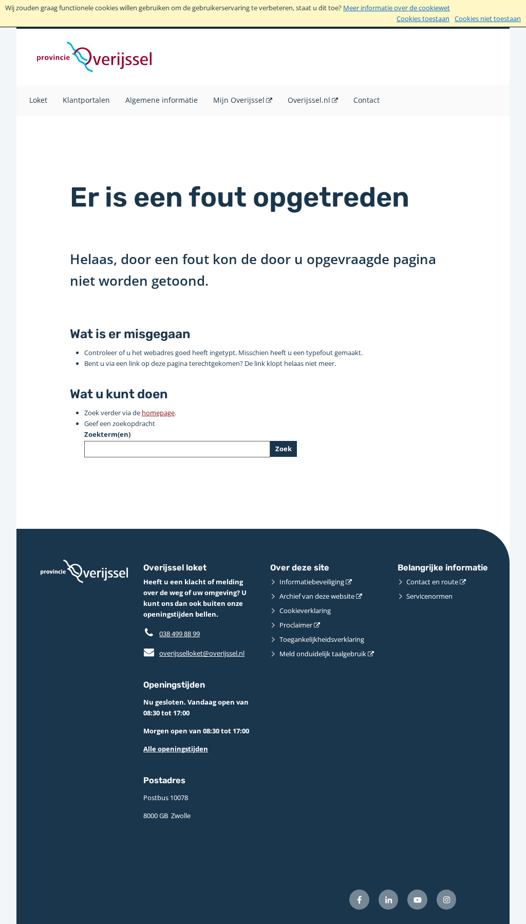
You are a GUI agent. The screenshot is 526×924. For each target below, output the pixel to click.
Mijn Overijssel (239, 100)
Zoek (283, 448)
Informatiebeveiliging (311, 581)
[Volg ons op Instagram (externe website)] (447, 900)
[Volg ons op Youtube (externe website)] (417, 900)
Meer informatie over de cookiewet (396, 7)
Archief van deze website (316, 596)
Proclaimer (295, 625)
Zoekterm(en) (107, 434)
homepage (158, 412)
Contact (366, 100)
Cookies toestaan (423, 18)
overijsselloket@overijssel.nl (194, 653)
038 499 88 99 (179, 633)
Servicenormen (429, 596)
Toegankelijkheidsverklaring (321, 639)
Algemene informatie (161, 100)
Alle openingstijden (175, 748)
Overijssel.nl (309, 100)
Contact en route (432, 581)
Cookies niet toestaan (488, 18)
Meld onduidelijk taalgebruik (322, 653)
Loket (38, 100)
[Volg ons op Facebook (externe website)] (359, 900)
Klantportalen (86, 100)
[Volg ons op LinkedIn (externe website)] (389, 900)
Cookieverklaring (305, 610)
